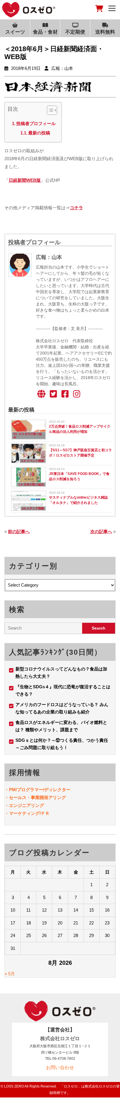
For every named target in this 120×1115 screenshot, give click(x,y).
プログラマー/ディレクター (43, 789)
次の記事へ (101, 531)
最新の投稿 (39, 132)
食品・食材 (45, 31)
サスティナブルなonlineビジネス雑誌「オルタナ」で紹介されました (78, 500)
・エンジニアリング (24, 805)
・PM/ (11, 789)
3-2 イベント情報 (32, 460)
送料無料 (105, 31)
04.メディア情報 (33, 508)
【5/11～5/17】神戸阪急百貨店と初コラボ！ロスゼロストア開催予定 (80, 452)
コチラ (76, 207)
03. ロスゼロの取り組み (27, 435)
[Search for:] (43, 628)
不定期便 (75, 31)
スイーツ (15, 31)
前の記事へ (19, 531)
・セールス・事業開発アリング (35, 797)
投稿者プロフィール (36, 123)
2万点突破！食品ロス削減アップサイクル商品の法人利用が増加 (79, 429)
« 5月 (10, 973)
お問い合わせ (60, 1067)
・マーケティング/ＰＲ (27, 813)
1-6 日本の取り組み (31, 484)
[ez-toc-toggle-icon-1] (49, 111)
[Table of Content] (52, 110)
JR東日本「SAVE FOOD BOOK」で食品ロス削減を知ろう (79, 476)
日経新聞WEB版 (25, 180)
